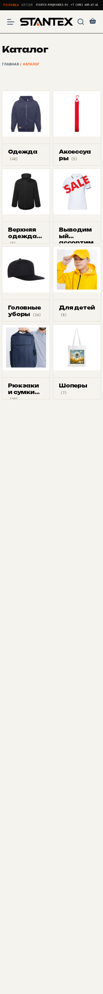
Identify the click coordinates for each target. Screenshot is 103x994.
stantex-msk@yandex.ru (52, 5)
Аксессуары (75, 154)
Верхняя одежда (22, 236)
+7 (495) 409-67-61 (84, 5)
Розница (11, 5)
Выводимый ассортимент (76, 239)
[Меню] (10, 21)
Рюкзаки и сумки (23, 391)
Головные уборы (24, 310)
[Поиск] (81, 22)
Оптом (27, 5)
